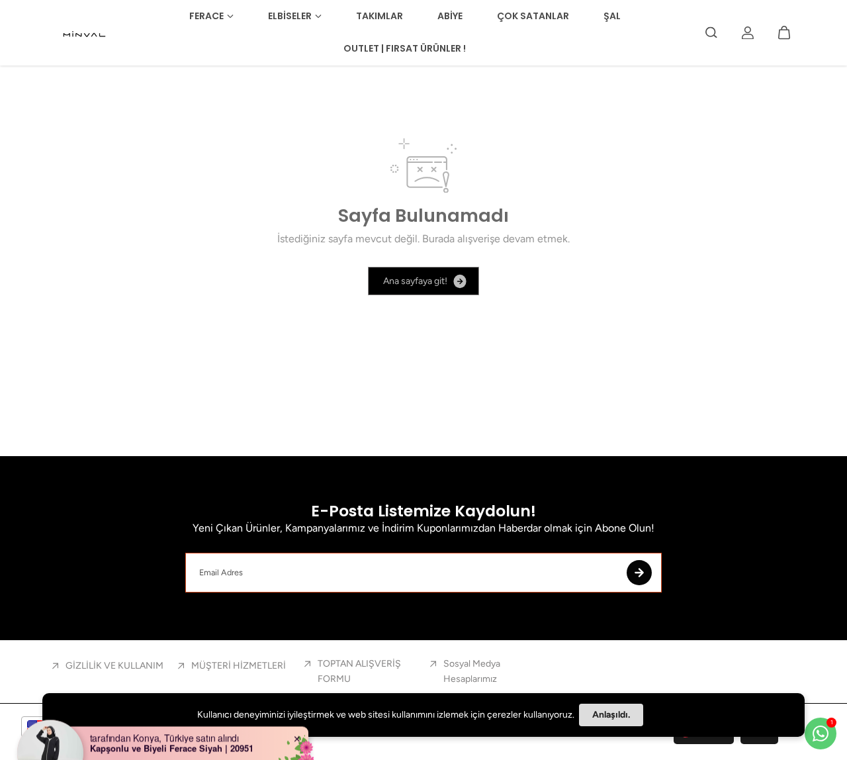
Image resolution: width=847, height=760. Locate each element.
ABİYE (450, 16)
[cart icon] (784, 32)
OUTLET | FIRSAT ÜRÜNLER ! (404, 48)
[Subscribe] (639, 572)
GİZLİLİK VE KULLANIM (114, 665)
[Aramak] (711, 32)
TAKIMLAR (379, 16)
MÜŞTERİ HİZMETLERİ (238, 665)
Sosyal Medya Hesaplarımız (471, 671)
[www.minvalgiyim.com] (85, 32)
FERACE (206, 16)
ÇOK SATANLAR (533, 16)
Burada (438, 238)
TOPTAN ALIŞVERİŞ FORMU (359, 671)
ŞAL (612, 16)
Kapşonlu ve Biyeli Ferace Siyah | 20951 (171, 729)
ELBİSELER (290, 16)
